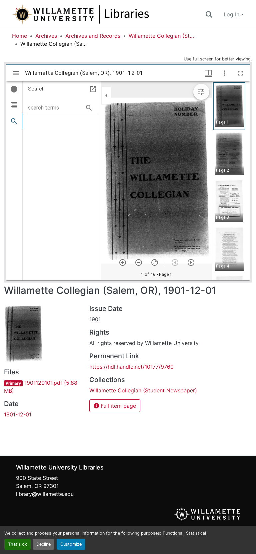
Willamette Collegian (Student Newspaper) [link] (162, 35)
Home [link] (19, 35)
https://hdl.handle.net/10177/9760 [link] (131, 366)
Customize (71, 544)
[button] (102, 14)
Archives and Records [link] (92, 35)
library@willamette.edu (45, 494)
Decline (43, 544)
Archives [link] (46, 35)
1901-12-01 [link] (17, 414)
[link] (42, 387)
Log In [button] (232, 14)
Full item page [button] (117, 405)
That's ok (17, 544)
